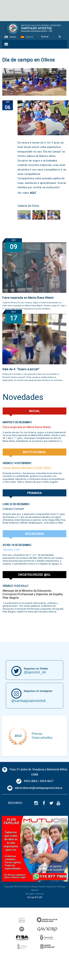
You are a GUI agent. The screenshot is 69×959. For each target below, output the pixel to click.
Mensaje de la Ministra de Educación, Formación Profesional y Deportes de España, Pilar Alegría (33, 594)
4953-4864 (30, 781)
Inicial (34, 411)
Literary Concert (13, 508)
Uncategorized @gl (34, 574)
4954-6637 (46, 781)
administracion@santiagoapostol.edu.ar (38, 788)
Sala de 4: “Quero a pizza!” (20, 369)
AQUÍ (33, 192)
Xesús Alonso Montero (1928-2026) (27, 468)
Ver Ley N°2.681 (35, 897)
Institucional (34, 452)
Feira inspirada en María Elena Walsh (28, 297)
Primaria (34, 493)
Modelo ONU (11, 549)
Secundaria (34, 533)
